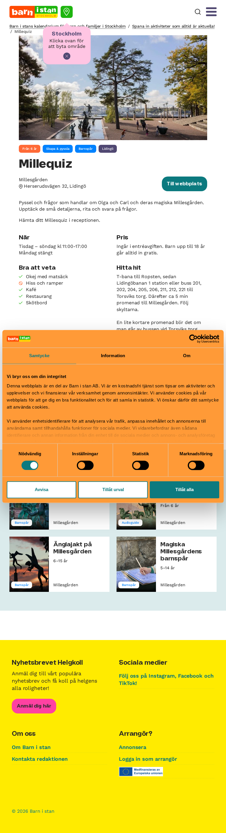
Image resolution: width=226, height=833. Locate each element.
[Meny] (211, 11)
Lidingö (108, 149)
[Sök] (197, 12)
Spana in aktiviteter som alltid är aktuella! (173, 26)
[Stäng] (66, 56)
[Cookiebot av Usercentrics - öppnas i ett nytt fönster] (193, 338)
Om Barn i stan (31, 747)
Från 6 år (29, 149)
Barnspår (85, 149)
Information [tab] (113, 355)
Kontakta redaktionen (40, 759)
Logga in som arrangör (148, 759)
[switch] (85, 465)
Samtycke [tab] (39, 355)
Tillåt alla (184, 489)
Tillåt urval (113, 489)
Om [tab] (186, 355)
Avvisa (41, 489)
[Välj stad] (67, 12)
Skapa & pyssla (57, 149)
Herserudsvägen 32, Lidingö (55, 186)
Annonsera (132, 747)
